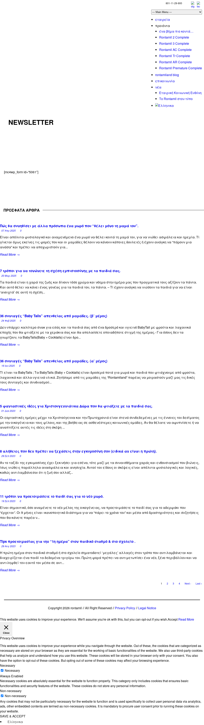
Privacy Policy (125, 608)
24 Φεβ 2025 (8, 320)
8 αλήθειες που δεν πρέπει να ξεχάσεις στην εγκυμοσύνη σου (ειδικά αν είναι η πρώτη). (78, 451)
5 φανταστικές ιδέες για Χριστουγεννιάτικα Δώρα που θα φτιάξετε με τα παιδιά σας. (76, 406)
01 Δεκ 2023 (8, 410)
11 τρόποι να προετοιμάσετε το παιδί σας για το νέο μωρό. (52, 496)
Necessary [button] (7, 665)
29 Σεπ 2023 (8, 456)
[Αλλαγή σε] (164, 105)
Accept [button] (173, 619)
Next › (188, 583)
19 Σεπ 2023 (8, 501)
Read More (186, 619)
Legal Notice (147, 608)
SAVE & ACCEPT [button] (13, 716)
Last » (199, 583)
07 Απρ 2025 (8, 230)
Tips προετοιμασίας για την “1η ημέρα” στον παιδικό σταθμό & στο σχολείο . (67, 541)
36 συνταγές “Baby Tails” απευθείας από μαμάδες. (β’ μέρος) (53, 315)
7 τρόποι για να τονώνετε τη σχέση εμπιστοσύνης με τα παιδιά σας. (60, 270)
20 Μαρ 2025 (8, 275)
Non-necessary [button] (11, 690)
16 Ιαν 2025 (8, 365)
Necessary (12, 670)
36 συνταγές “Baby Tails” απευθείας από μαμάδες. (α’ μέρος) (53, 361)
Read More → (10, 254)
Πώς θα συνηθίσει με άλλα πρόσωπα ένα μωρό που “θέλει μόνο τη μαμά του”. (69, 225)
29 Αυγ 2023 (8, 546)
